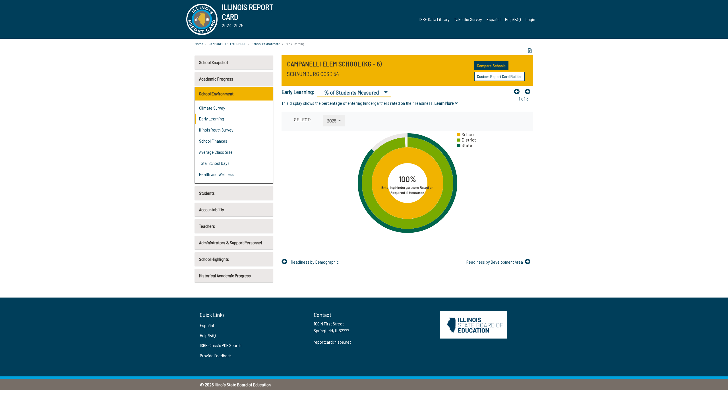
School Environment (216, 93)
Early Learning (211, 118)
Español (493, 19)
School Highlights (214, 259)
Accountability (211, 209)
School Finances (213, 141)
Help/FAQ (513, 19)
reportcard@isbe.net (332, 342)
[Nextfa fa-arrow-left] (529, 91)
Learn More (445, 103)
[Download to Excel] (529, 50)
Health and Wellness (216, 174)
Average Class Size (216, 152)
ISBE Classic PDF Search (220, 345)
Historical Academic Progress (225, 275)
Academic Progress (216, 78)
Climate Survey (212, 107)
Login (530, 19)
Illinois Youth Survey (216, 129)
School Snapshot (213, 62)
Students (207, 193)
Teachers (207, 226)
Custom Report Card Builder (499, 76)
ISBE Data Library (434, 19)
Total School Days (214, 163)
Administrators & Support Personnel (230, 242)
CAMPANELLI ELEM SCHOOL (227, 44)
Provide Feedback (215, 355)
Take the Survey (468, 19)
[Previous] (518, 91)
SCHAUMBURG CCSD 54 (313, 73)
